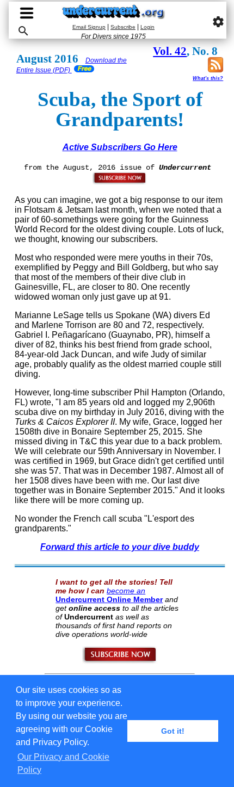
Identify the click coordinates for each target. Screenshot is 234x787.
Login (147, 27)
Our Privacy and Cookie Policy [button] (63, 763)
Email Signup (89, 27)
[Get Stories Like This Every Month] (120, 182)
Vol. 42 (170, 51)
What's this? (208, 78)
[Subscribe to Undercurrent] (120, 661)
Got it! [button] (172, 731)
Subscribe (123, 27)
